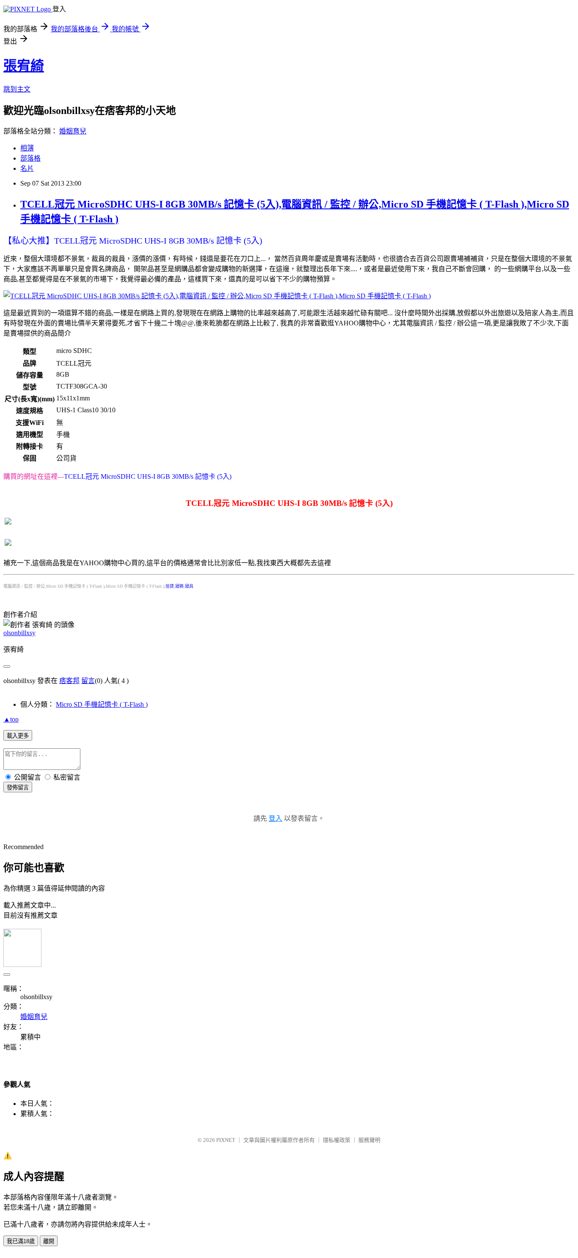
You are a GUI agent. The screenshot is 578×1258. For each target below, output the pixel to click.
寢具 (189, 586)
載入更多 (18, 736)
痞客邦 (69, 680)
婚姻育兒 (72, 131)
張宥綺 (23, 65)
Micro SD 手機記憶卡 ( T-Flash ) (102, 704)
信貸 (169, 586)
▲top (11, 719)
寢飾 (179, 586)
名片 (27, 168)
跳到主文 (16, 89)
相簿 (27, 148)
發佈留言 (18, 787)
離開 (48, 1241)
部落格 (30, 158)
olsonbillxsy (19, 632)
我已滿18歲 (21, 1241)
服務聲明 (369, 1140)
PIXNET (225, 1140)
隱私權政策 (336, 1140)
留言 (88, 680)
